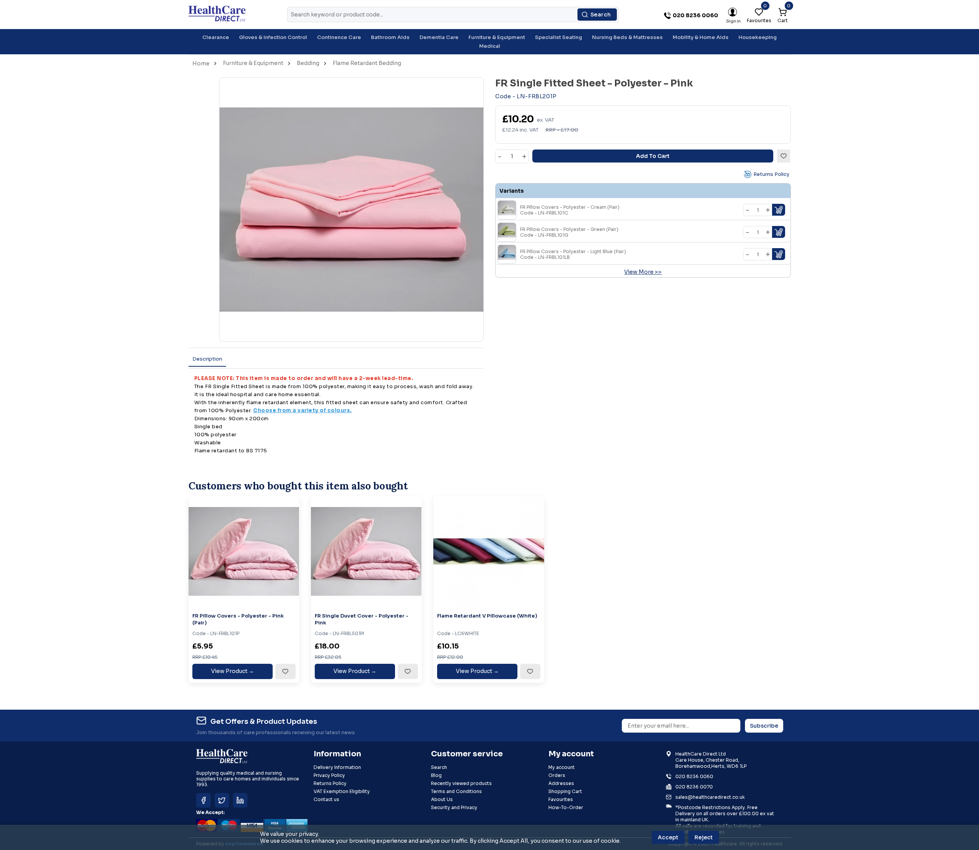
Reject (703, 837)
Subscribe (764, 725)
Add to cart (653, 156)
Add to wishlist (783, 156)
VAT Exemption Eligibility (342, 791)
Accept (668, 837)
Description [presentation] (207, 359)
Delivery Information (337, 767)
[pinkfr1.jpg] (244, 551)
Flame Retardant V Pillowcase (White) (487, 616)
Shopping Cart (565, 791)
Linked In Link (240, 800)
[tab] (207, 359)
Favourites (560, 799)
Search (600, 14)
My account (561, 767)
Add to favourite (285, 671)
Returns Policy (771, 174)
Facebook (203, 800)
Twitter (222, 800)
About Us (442, 799)
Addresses (561, 783)
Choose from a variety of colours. (302, 410)
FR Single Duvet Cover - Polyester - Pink (361, 619)
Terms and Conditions (456, 791)
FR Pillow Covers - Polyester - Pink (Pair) (238, 619)
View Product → (232, 671)
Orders (556, 775)
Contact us (326, 799)
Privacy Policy (329, 775)
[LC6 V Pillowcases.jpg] (488, 551)
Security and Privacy (454, 807)
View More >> (643, 271)
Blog (436, 775)
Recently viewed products (461, 783)
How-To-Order (565, 807)
